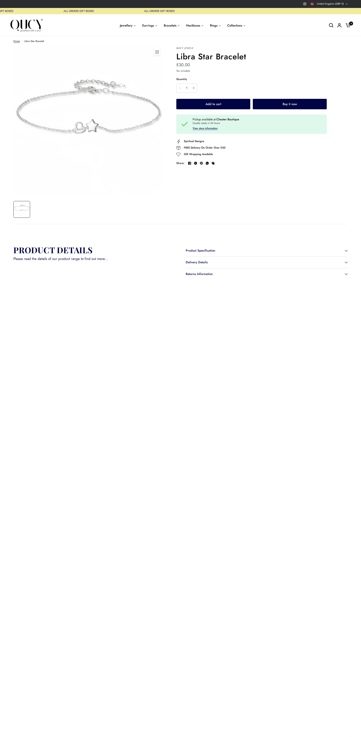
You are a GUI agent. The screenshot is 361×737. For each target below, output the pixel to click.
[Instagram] (305, 4)
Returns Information (199, 274)
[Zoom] (157, 52)
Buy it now (290, 104)
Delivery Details (197, 262)
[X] (195, 163)
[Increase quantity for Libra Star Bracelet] (193, 88)
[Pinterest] (201, 163)
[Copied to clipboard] (213, 163)
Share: (180, 163)
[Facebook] (189, 163)
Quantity (181, 79)
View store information (205, 128)
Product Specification (200, 250)
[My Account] (339, 25)
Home (16, 41)
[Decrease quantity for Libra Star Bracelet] (180, 88)
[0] (347, 25)
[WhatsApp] (207, 163)
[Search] (331, 25)
